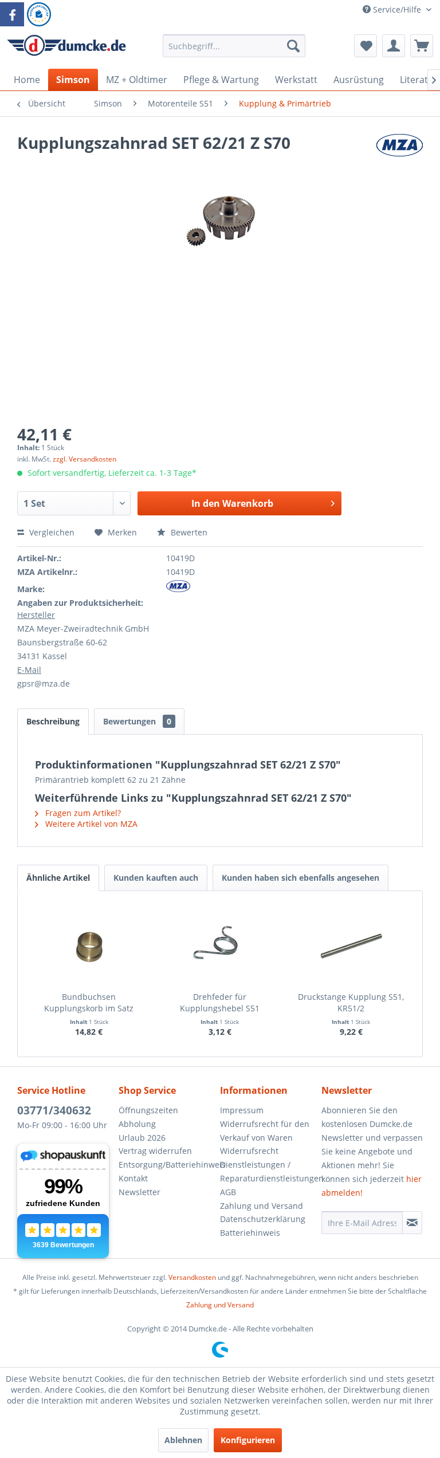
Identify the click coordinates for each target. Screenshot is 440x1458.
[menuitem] (234, 51)
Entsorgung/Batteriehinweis (166, 1164)
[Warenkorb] (421, 45)
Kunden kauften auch (155, 877)
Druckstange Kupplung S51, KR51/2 (351, 1002)
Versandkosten (192, 1277)
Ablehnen (183, 1440)
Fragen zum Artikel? (82, 812)
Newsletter (139, 1192)
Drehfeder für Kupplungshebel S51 (220, 1002)
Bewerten (187, 532)
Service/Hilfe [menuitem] (397, 9)
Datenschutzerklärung (262, 1218)
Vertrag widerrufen (155, 1150)
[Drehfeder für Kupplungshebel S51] (220, 945)
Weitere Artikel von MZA (90, 823)
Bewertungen (137, 721)
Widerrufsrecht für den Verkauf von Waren (264, 1130)
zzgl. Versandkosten (84, 459)
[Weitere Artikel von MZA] (399, 154)
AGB (228, 1192)
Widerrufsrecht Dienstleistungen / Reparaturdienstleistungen (268, 1164)
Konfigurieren (248, 1440)
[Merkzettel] (365, 45)
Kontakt (133, 1178)
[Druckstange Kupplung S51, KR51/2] (351, 945)
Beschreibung (53, 721)
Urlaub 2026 (142, 1137)
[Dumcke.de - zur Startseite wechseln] (66, 48)
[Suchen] (293, 45)
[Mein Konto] (393, 45)
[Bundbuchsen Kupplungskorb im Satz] (89, 945)
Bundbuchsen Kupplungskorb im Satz (88, 1002)
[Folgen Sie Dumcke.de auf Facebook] (12, 14)
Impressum (242, 1110)
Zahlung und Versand (261, 1205)
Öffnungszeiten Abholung (148, 1117)
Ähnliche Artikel (58, 877)
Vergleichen (50, 532)
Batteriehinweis (250, 1232)
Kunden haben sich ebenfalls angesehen (300, 877)
